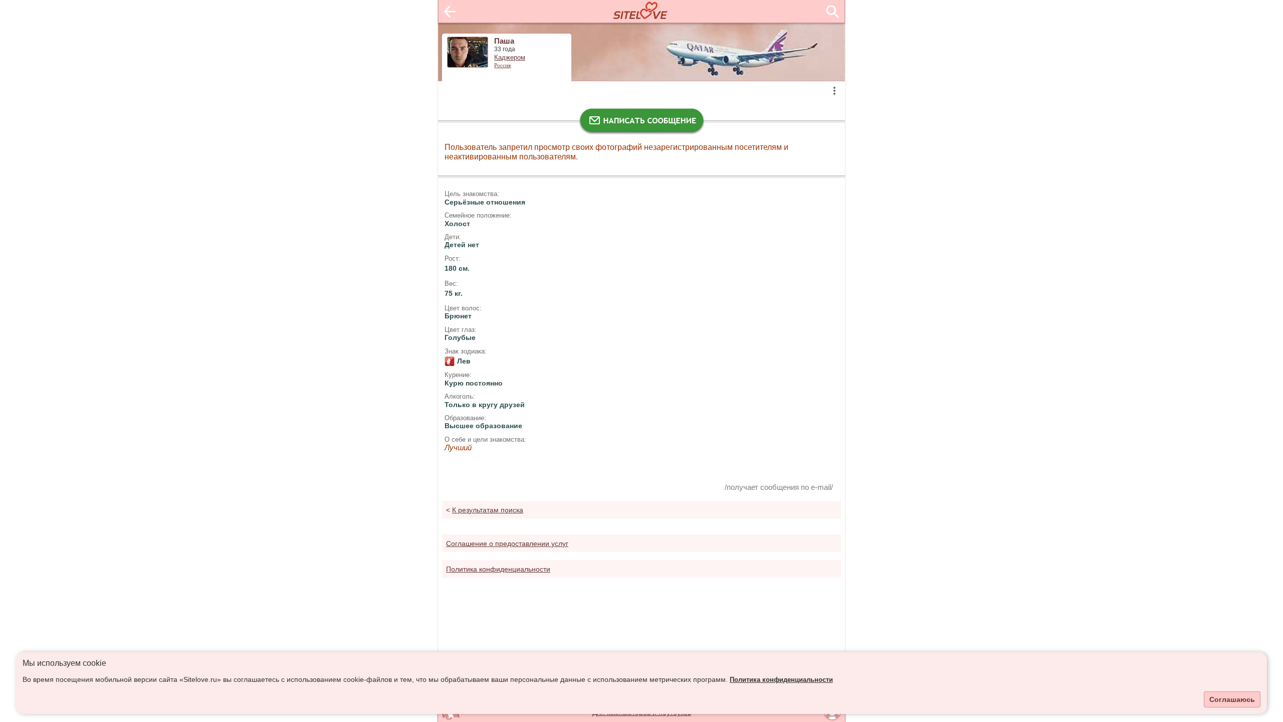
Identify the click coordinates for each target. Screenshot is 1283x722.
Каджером (509, 57)
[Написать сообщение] (641, 123)
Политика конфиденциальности (781, 679)
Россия (502, 65)
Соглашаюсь (1232, 699)
